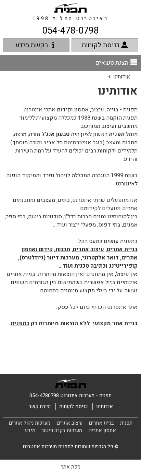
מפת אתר (70, 467)
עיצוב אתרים (88, 249)
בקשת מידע (32, 45)
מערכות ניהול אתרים (29, 423)
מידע (30, 430)
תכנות (62, 249)
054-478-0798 (70, 30)
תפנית (125, 423)
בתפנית (20, 323)
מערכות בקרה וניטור (61, 430)
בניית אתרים (122, 249)
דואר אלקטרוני (100, 258)
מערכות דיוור (62, 258)
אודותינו (121, 77)
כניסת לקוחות (101, 45)
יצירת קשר (40, 406)
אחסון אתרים (102, 430)
